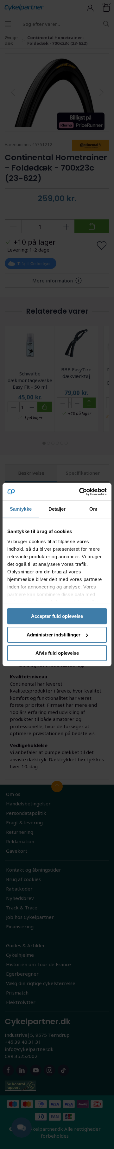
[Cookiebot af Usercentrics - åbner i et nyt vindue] (80, 492)
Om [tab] (93, 509)
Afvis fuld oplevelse (57, 653)
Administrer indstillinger (53, 634)
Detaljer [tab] (57, 509)
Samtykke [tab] (21, 509)
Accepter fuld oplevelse (57, 616)
